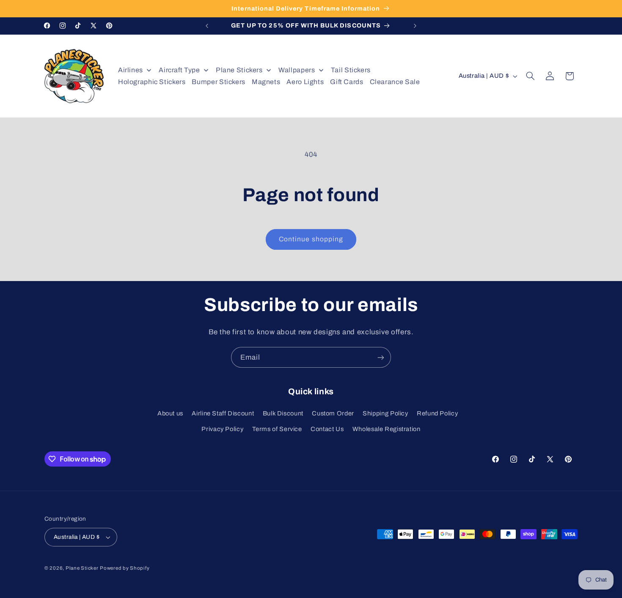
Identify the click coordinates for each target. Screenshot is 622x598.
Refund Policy (437, 413)
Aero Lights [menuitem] (305, 81)
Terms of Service (277, 429)
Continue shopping (311, 239)
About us (170, 413)
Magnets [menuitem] (266, 81)
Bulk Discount (283, 413)
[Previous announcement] (207, 25)
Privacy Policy (222, 429)
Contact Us (327, 429)
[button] (530, 76)
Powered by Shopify (124, 568)
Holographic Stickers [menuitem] (152, 81)
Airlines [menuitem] (130, 70)
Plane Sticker (82, 568)
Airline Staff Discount (223, 413)
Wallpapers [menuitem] (296, 70)
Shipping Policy (385, 413)
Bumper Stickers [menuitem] (218, 81)
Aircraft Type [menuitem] (179, 70)
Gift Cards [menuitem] (346, 81)
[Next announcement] (415, 25)
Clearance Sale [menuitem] (395, 81)
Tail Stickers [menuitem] (351, 70)
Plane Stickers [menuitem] (239, 70)
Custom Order (333, 413)
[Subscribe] (381, 357)
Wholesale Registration (386, 429)
